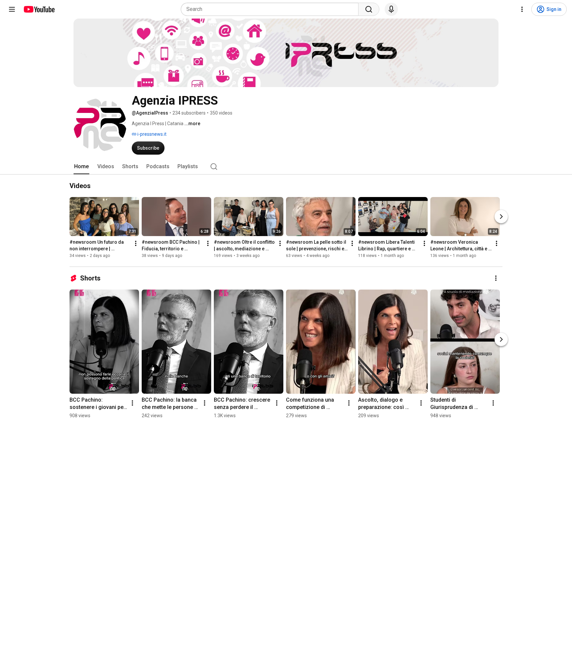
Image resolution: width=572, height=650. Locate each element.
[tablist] (286, 167)
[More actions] (135, 243)
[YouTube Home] (39, 9)
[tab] (81, 167)
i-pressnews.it (151, 134)
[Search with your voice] (391, 9)
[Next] (501, 216)
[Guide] (12, 9)
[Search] (368, 9)
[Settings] (522, 9)
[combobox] (271, 9)
